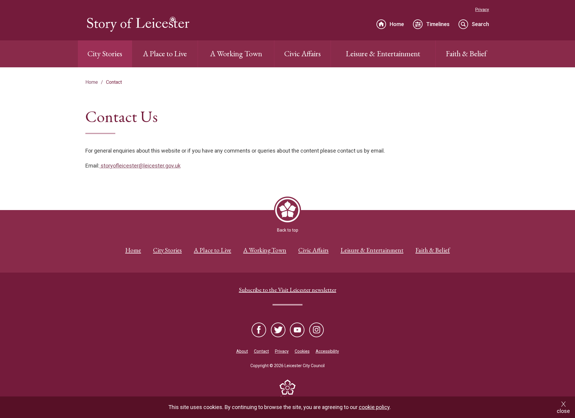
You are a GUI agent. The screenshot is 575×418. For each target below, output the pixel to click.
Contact (261, 351)
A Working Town (236, 53)
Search (480, 24)
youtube (297, 330)
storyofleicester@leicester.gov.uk (140, 165)
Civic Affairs (302, 53)
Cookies (302, 351)
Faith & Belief (466, 53)
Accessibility (327, 351)
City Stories (104, 53)
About (242, 351)
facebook (259, 330)
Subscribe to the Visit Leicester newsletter (287, 290)
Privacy (482, 9)
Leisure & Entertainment (383, 53)
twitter (278, 330)
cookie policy (374, 407)
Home (397, 24)
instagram (316, 330)
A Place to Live (165, 53)
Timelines (438, 24)
